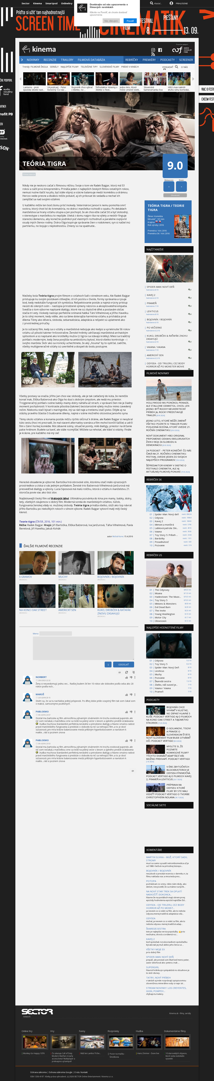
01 (120, 672)
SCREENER (186, 60)
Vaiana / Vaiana (163, 688)
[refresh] (126, 672)
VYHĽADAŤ (167, 67)
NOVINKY (33, 60)
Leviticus (159, 670)
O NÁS (184, 67)
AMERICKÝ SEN (67, 610)
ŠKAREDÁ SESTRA (156, 928)
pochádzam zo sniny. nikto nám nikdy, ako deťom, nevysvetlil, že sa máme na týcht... (166, 885)
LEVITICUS (152, 311)
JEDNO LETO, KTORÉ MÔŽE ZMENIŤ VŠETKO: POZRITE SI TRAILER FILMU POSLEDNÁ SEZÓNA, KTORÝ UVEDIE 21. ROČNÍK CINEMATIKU (168, 425)
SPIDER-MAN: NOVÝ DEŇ (160, 286)
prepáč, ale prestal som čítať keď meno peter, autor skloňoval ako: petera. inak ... (167, 961)
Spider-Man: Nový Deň (167, 667)
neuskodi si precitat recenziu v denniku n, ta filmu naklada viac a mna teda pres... (167, 875)
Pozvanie (160, 545)
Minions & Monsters (165, 603)
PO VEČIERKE (154, 327)
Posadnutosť (162, 541)
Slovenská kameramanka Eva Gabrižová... (153, 90)
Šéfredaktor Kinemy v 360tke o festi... (106, 88)
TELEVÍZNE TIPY (89, 66)
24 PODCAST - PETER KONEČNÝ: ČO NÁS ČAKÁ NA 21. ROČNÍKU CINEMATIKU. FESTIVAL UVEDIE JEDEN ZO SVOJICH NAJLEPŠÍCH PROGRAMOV (168, 455)
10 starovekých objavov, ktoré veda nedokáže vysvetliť (176, 1056)
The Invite (160, 610)
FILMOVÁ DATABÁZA (91, 60)
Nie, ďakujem (111, 20)
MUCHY (63, 577)
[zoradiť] (133, 672)
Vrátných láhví (60, 498)
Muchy (158, 674)
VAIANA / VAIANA (156, 347)
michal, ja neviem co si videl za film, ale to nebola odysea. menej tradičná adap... (165, 922)
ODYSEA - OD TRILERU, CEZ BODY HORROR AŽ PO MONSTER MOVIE (165, 365)
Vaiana (158, 531)
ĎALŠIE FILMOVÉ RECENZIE (43, 546)
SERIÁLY (54, 66)
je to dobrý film (153, 952)
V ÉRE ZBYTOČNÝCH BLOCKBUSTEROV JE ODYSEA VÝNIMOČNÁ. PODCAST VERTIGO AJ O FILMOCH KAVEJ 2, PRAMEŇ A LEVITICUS (168, 773)
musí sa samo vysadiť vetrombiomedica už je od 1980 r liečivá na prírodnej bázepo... (167, 864)
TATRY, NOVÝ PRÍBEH (158, 977)
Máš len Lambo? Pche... (91, 1053)
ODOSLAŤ (123, 664)
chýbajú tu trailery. (155, 994)
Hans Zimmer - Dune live (148, 1053)
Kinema (37, 3)
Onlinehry (66, 3)
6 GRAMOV (25, 577)
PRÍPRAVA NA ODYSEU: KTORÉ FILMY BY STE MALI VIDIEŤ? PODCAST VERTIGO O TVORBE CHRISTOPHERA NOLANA (168, 791)
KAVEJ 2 (151, 294)
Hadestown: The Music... (168, 596)
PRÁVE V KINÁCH (130, 66)
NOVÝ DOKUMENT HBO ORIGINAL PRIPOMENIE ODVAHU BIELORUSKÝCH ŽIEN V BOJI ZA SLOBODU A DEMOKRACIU (168, 440)
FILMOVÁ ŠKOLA (39, 66)
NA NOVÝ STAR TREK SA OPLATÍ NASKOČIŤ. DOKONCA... (164, 893)
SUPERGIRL (152, 967)
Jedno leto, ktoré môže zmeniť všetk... (130, 88)
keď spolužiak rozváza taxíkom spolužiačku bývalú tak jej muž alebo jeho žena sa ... (166, 943)
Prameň (159, 691)
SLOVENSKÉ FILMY (109, 66)
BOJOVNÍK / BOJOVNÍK (110, 577)
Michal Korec (118, 536)
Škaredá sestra (163, 681)
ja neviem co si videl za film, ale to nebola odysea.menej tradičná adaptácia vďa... (165, 912)
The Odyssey (162, 589)
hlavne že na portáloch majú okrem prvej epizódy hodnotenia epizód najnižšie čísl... (166, 899)
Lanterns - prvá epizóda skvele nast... (33, 88)
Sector (26, 3)
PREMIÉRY (149, 60)
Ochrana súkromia (38, 1072)
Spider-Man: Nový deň (167, 514)
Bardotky (160, 538)
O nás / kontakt (81, 1072)
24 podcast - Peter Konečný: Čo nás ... (56, 88)
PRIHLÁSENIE (182, 3)
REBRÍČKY (131, 60)
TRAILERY (67, 60)
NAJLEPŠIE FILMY (69, 66)
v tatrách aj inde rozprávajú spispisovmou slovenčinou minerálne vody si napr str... (166, 982)
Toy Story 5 (161, 600)
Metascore (168, 180)
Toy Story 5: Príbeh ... (166, 535)
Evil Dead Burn (162, 607)
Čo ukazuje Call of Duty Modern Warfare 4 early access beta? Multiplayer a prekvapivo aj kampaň (63, 1057)
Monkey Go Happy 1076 (33, 1053)
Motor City (160, 617)
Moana (158, 593)
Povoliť (130, 20)
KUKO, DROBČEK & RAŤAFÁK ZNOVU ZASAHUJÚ (114, 611)
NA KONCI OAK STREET (33, 610)
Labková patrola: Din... (166, 528)
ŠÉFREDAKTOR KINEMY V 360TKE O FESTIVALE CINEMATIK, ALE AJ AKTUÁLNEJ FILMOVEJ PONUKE (166, 468)
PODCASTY (167, 60)
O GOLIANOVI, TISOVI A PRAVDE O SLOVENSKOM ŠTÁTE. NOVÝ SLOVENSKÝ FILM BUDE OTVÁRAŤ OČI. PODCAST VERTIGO (168, 734)
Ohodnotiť (175, 195)
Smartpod (51, 3)
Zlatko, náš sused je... (166, 684)
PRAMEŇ (152, 303)
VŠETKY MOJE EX (155, 949)
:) (108, 664)
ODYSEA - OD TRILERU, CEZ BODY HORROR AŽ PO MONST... (165, 906)
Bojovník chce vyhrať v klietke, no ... (82, 88)
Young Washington (165, 614)
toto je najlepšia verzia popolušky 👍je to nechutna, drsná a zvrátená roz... (165, 933)
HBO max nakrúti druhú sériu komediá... (179, 88)
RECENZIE (50, 60)
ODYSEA (150, 918)
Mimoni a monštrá (164, 524)
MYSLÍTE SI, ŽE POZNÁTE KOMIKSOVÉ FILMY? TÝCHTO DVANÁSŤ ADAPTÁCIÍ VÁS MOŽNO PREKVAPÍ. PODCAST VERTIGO (168, 752)
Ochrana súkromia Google (60, 1072)
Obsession (160, 620)
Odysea (159, 517)
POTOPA (151, 881)
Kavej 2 (159, 521)
